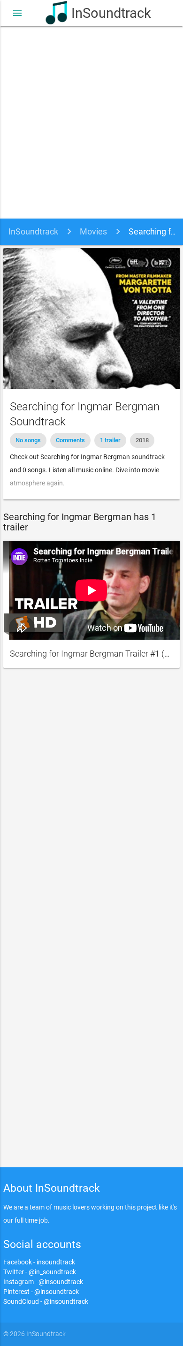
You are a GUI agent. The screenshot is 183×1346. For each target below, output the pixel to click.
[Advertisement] (91, 122)
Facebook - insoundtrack (39, 1262)
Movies (93, 231)
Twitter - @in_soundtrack (39, 1272)
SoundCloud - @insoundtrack (45, 1301)
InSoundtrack (104, 13)
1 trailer (110, 440)
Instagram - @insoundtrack (43, 1282)
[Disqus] (91, 801)
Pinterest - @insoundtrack (41, 1291)
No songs (28, 440)
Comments (70, 440)
